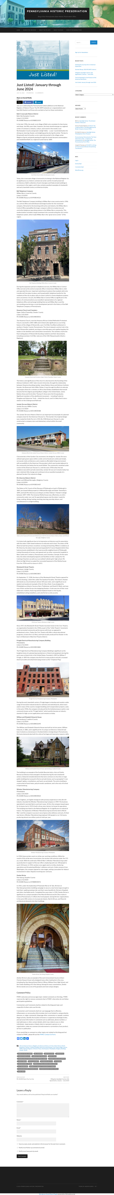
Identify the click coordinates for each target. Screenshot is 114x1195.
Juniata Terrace (22, 1061)
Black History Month (59, 1046)
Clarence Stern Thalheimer (39, 1056)
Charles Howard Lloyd (24, 1056)
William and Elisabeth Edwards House (28, 1068)
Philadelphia (52, 1048)
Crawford (32, 1047)
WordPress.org (79, 170)
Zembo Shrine (21, 1071)
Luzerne (65, 1047)
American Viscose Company (25, 1053)
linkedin (39, 102)
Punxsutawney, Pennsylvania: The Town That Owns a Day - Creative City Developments (85, 138)
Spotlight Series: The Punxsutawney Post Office (85, 141)
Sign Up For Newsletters (74, 30)
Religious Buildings (61, 1048)
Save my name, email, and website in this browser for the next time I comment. (42, 1144)
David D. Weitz (52, 1056)
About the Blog (58, 30)
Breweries (22, 1047)
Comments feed (79, 167)
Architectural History (43, 1046)
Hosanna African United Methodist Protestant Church (32, 1058)
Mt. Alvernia (58, 1061)
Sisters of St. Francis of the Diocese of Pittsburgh (42, 1066)
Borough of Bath (49, 1053)
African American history (25, 1046)
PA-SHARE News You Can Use (25, 1078)
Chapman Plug (60, 1053)
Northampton (45, 1048)
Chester (27, 1047)
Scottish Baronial (23, 1066)
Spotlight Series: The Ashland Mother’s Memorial (85, 121)
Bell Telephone (38, 1053)
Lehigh (61, 1047)
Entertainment (49, 1047)
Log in (76, 160)
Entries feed (78, 163)
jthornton (30, 93)
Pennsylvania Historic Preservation (57, 11)
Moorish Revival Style (46, 1061)
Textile (25, 1050)
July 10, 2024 (20, 93)
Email (19, 1128)
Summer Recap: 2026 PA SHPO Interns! (85, 69)
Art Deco (51, 1046)
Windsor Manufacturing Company (49, 1068)
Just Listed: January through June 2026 (85, 82)
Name (19, 1120)
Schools (21, 1050)
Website (19, 1136)
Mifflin (21, 1048)
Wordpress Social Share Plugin (48, 1194)
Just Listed (56, 1047)
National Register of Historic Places (32, 1048)
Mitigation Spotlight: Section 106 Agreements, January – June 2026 (84, 73)
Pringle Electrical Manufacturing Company (45, 1063)
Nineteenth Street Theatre (25, 1063)
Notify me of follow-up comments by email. (32, 1147)
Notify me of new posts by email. (28, 1151)
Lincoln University (33, 1061)
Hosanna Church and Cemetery (57, 1058)
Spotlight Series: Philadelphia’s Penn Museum (85, 132)
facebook (29, 102)
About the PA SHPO (45, 30)
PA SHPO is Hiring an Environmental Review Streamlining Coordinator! (85, 146)
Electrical (42, 1047)
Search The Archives (29, 30)
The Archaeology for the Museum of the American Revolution (85, 78)
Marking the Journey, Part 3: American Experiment (85, 65)
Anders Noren (89, 1186)
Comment (20, 1102)
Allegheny (35, 1046)
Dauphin (37, 1047)
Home (18, 30)
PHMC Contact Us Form (48, 1034)
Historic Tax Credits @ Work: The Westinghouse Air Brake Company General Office (85, 127)
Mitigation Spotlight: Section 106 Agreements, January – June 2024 (59, 1079)
